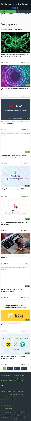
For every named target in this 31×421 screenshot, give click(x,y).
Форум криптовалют (7, 408)
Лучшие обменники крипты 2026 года (12, 391)
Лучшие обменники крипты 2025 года (12, 394)
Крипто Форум (5, 405)
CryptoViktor (25, 62)
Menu (3, 11)
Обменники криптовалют (11, 412)
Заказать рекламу (21, 415)
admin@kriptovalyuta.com (7, 417)
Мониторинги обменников (8, 400)
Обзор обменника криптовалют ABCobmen (14, 189)
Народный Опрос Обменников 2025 (12, 397)
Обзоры (4, 403)
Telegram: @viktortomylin (19, 417)
